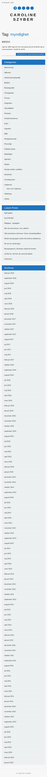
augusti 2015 (9, 436)
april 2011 (7, 686)
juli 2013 (7, 548)
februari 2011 (9, 696)
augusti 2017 (9, 339)
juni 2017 (7, 349)
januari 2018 (8, 314)
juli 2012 (7, 609)
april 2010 (8, 747)
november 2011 (10, 650)
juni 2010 (7, 737)
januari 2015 (8, 472)
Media (6, 41)
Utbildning (8, 194)
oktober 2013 (9, 533)
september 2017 (10, 334)
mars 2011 (8, 691)
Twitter (19, 8)
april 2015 (8, 456)
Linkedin (23, 8)
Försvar (7, 98)
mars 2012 (8, 630)
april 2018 (8, 298)
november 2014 (10, 482)
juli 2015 (7, 441)
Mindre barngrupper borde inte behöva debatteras (22, 238)
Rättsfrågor (8, 154)
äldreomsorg (8, 67)
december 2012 (10, 584)
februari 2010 (9, 757)
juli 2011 (7, 671)
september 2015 (10, 431)
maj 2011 (7, 681)
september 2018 (10, 278)
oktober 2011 (9, 655)
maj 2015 (7, 451)
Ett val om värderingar (12, 243)
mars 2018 (8, 304)
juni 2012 (7, 615)
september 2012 (10, 599)
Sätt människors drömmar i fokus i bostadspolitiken (22, 233)
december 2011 (10, 645)
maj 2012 (7, 620)
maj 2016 (7, 390)
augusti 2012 (9, 604)
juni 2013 (7, 553)
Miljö (6, 134)
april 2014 (8, 518)
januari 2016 (8, 411)
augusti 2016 (9, 375)
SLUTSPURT (9, 218)
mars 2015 (8, 462)
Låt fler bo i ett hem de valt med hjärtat (18, 254)
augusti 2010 (9, 727)
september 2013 (10, 538)
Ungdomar (8, 185)
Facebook (15, 8)
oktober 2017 (9, 329)
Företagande (9, 93)
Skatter (6, 164)
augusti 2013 (9, 543)
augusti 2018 (9, 283)
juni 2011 (7, 676)
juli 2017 (7, 344)
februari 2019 (9, 273)
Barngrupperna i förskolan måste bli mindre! (20, 249)
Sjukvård (7, 159)
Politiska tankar (9, 149)
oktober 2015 (9, 426)
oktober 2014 (9, 487)
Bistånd (7, 83)
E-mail (28, 8)
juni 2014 (7, 507)
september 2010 (10, 722)
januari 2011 (8, 701)
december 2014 (10, 477)
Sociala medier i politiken (13, 169)
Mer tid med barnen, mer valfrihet (16, 228)
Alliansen (7, 72)
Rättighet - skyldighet (12, 223)
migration (7, 129)
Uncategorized (9, 179)
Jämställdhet (8, 108)
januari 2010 (8, 762)
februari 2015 (9, 467)
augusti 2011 (9, 666)
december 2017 (10, 319)
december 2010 (10, 706)
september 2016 (10, 370)
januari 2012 (8, 640)
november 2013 (10, 528)
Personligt (8, 144)
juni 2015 (7, 446)
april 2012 (8, 625)
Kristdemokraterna (36, 54)
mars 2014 (8, 523)
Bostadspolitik (9, 88)
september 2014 (10, 492)
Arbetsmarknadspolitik (12, 78)
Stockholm (8, 174)
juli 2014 (7, 502)
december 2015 (10, 416)
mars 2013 (8, 569)
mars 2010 (8, 752)
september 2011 (10, 660)
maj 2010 (7, 742)
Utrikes (6, 199)
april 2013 (8, 564)
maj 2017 (7, 355)
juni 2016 (7, 385)
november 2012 (10, 589)
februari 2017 (9, 360)
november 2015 (10, 421)
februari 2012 (9, 635)
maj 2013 (7, 558)
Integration (22, 54)
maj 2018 (7, 293)
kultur (6, 123)
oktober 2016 (9, 365)
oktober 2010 (9, 717)
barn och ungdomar (14, 189)
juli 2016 (7, 380)
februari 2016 (9, 406)
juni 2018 (7, 288)
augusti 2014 (9, 497)
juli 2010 (7, 732)
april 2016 (8, 395)
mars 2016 (8, 400)
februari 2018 (9, 309)
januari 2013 (8, 579)
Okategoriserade (10, 139)
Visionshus (8, 259)
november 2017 (10, 324)
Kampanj (7, 113)
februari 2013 (9, 574)
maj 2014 (7, 513)
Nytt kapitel (8, 213)
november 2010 (10, 711)
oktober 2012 (9, 594)
